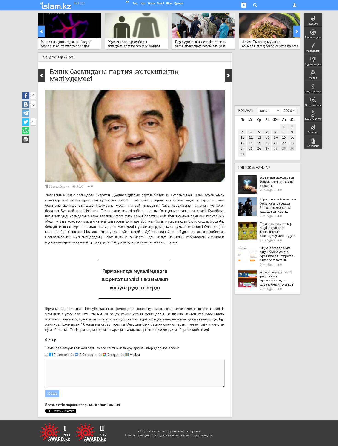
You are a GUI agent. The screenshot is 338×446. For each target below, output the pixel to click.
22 (284, 142)
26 (259, 148)
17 (243, 142)
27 (267, 148)
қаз (76, 2)
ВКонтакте (88, 354)
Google (113, 354)
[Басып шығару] (25, 139)
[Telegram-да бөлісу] (25, 113)
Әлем (70, 56)
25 (251, 148)
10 (243, 137)
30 (292, 148)
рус (82, 2)
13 (267, 137)
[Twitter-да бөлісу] (25, 122)
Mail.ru (134, 354)
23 (292, 142)
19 (259, 142)
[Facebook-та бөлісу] (25, 95)
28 (276, 148)
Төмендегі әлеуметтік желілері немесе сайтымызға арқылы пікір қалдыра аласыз (112, 348)
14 (276, 137)
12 (259, 137)
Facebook (61, 354)
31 (243, 154)
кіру (129, 348)
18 (251, 142)
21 (276, 142)
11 (251, 137)
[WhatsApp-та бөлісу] (25, 130)
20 (267, 142)
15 (284, 137)
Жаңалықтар (53, 56)
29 (284, 148)
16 (292, 137)
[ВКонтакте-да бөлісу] (25, 104)
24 (243, 148)
